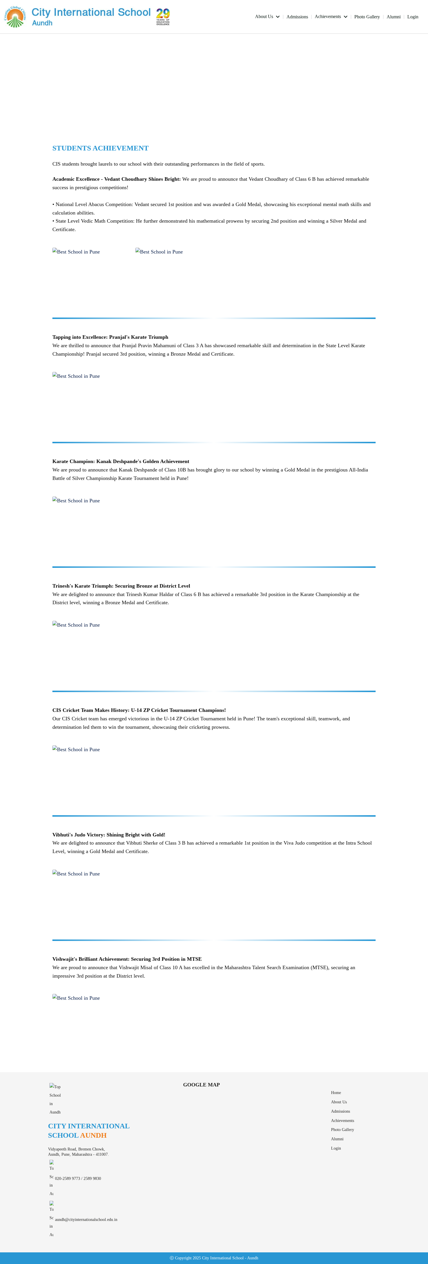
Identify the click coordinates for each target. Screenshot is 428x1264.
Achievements (328, 16)
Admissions (297, 16)
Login (412, 16)
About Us (264, 16)
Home (336, 1093)
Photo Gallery (367, 16)
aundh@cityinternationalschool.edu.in (86, 1219)
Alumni (394, 16)
